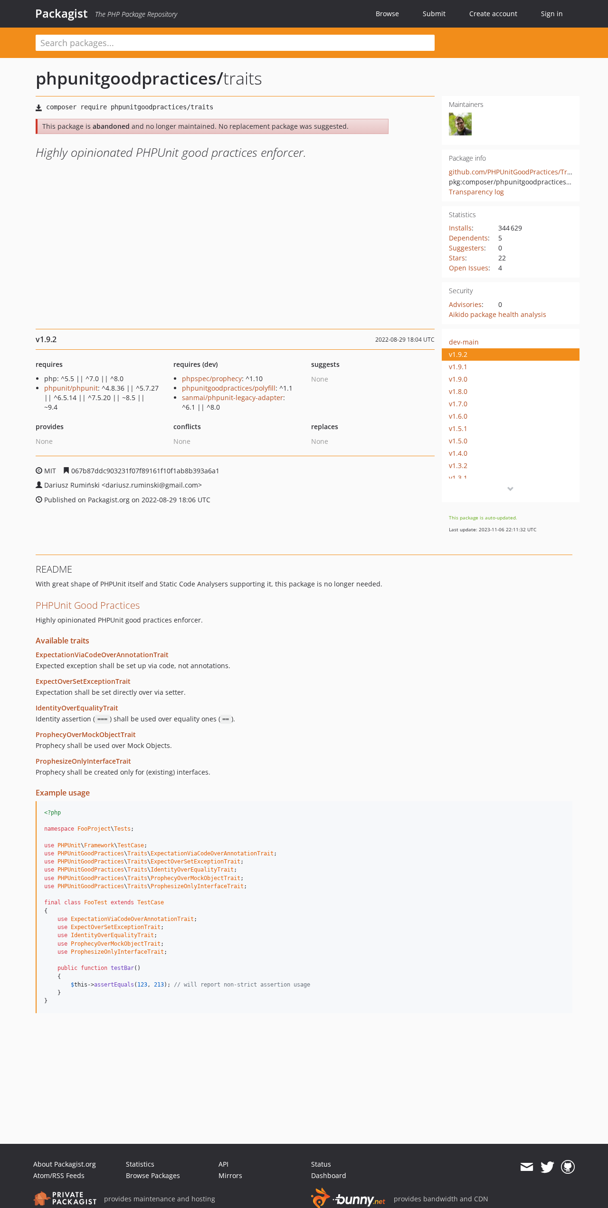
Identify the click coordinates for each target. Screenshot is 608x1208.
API (223, 1164)
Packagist (61, 13)
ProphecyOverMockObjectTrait (86, 734)
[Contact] (526, 1167)
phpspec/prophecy (212, 378)
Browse (387, 13)
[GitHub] (568, 1167)
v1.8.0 (458, 391)
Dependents (468, 237)
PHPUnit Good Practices (88, 605)
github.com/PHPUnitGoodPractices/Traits (514, 171)
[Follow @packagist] (547, 1167)
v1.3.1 (458, 477)
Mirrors (230, 1175)
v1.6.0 (458, 416)
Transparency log (476, 191)
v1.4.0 (458, 453)
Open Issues (468, 267)
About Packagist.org (64, 1164)
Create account (493, 13)
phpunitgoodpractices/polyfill (229, 388)
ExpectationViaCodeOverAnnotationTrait (102, 654)
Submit (434, 13)
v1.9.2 (458, 354)
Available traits (62, 640)
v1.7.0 (458, 403)
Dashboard (328, 1175)
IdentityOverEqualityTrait (77, 707)
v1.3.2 (458, 465)
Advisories (465, 304)
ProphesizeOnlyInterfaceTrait (83, 761)
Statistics (140, 1164)
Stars (457, 257)
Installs (460, 227)
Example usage (63, 792)
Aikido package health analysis (497, 314)
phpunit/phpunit (71, 388)
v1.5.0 (458, 440)
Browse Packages (153, 1175)
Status (321, 1164)
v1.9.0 (458, 378)
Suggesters (466, 247)
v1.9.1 (458, 366)
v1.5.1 (458, 428)
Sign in (552, 13)
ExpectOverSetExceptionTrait (83, 681)
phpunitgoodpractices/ (129, 78)
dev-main (464, 341)
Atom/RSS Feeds (59, 1175)
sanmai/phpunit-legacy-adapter (232, 397)
